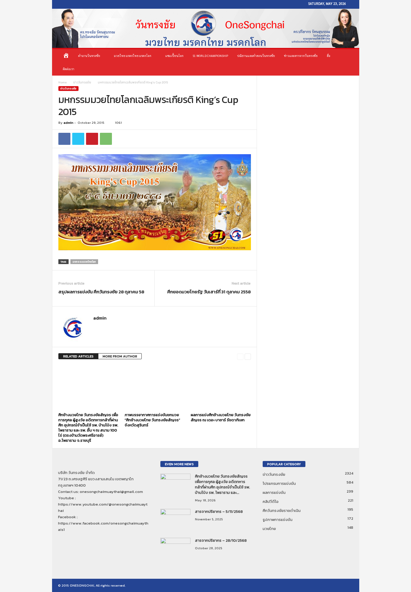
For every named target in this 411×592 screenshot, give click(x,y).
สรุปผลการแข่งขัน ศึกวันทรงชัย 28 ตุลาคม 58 (101, 291)
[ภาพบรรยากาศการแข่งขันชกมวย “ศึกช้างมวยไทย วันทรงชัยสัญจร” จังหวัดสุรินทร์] (155, 387)
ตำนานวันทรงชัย (89, 56)
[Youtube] (68, 4)
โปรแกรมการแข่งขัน (279, 483)
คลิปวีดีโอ (271, 501)
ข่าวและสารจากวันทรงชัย (301, 56)
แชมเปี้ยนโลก (174, 56)
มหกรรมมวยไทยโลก (84, 262)
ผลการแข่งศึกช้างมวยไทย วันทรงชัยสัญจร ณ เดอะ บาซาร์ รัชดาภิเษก (221, 417)
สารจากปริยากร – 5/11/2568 (219, 511)
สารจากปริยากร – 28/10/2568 (221, 540)
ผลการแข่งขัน (274, 492)
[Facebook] (59, 4)
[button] (350, 62)
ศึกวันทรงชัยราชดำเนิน (282, 510)
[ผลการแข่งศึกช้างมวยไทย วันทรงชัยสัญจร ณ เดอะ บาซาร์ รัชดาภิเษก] (221, 387)
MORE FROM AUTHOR (120, 356)
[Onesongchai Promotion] (205, 28)
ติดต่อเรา (68, 69)
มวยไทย (269, 528)
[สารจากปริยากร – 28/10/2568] (175, 549)
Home (62, 82)
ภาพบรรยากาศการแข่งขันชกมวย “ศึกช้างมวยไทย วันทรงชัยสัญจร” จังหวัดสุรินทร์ (152, 420)
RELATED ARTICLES (78, 356)
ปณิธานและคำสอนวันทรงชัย (256, 56)
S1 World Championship (210, 56)
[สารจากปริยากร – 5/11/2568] (175, 520)
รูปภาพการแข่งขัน (277, 519)
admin (68, 122)
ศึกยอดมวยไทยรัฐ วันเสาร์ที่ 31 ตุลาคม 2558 (209, 291)
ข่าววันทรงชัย (82, 82)
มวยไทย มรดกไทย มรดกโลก (132, 56)
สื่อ (328, 56)
